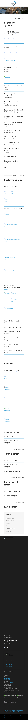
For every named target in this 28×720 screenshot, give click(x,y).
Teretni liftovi (9, 526)
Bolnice (8, 523)
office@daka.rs (7, 644)
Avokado (12, 718)
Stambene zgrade (10, 518)
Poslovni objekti (10, 520)
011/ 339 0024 (9, 665)
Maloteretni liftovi (10, 528)
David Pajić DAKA (11, 11)
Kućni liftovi (9, 531)
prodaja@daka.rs (7, 679)
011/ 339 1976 (7, 678)
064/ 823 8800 (9, 666)
